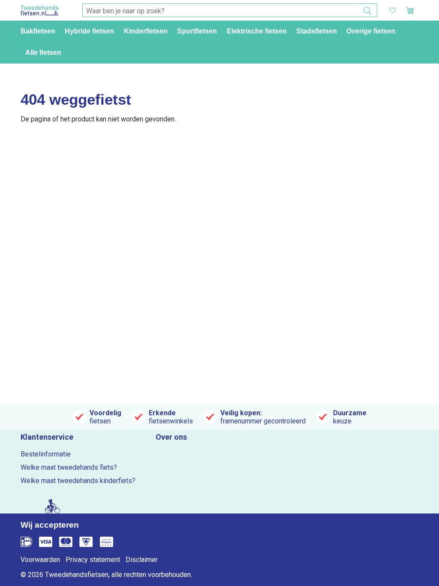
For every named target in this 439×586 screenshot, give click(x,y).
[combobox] (230, 11)
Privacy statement (93, 560)
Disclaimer (142, 560)
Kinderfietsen (146, 31)
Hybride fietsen (89, 31)
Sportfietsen (197, 31)
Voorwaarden (40, 560)
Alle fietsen (43, 52)
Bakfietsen (38, 31)
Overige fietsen (370, 31)
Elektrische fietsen (257, 31)
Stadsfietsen (316, 31)
